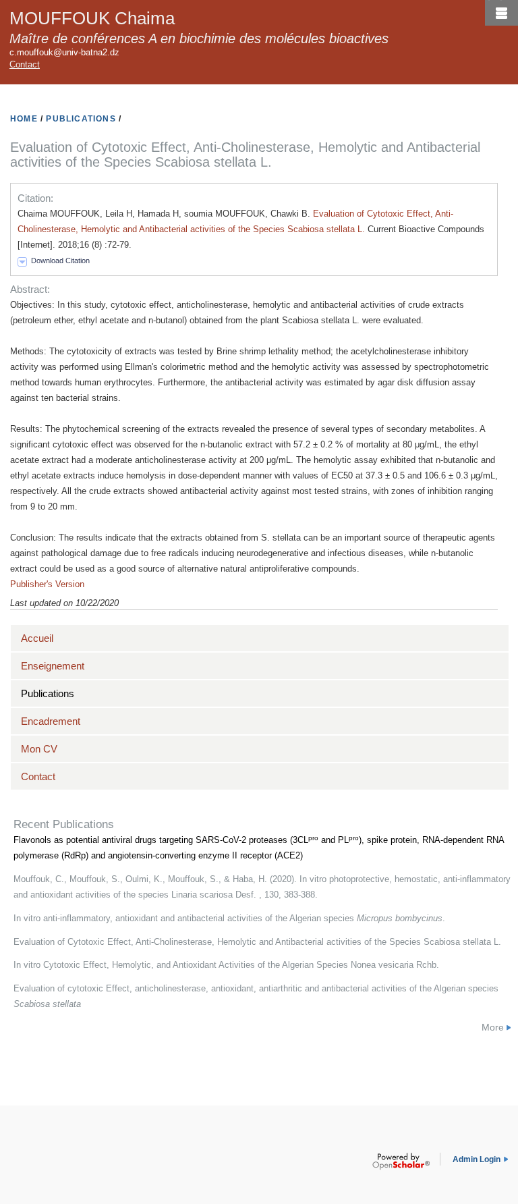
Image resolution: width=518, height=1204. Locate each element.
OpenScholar (401, 1161)
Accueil (37, 638)
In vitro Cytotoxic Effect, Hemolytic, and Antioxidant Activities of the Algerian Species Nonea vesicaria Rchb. (226, 965)
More (493, 1027)
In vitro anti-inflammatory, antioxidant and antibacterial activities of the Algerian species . (229, 918)
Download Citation (60, 260)
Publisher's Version (47, 584)
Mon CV (39, 749)
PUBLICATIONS (80, 119)
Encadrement (50, 721)
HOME (24, 119)
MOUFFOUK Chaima (92, 18)
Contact (24, 64)
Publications (47, 693)
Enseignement (52, 666)
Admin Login (476, 1159)
